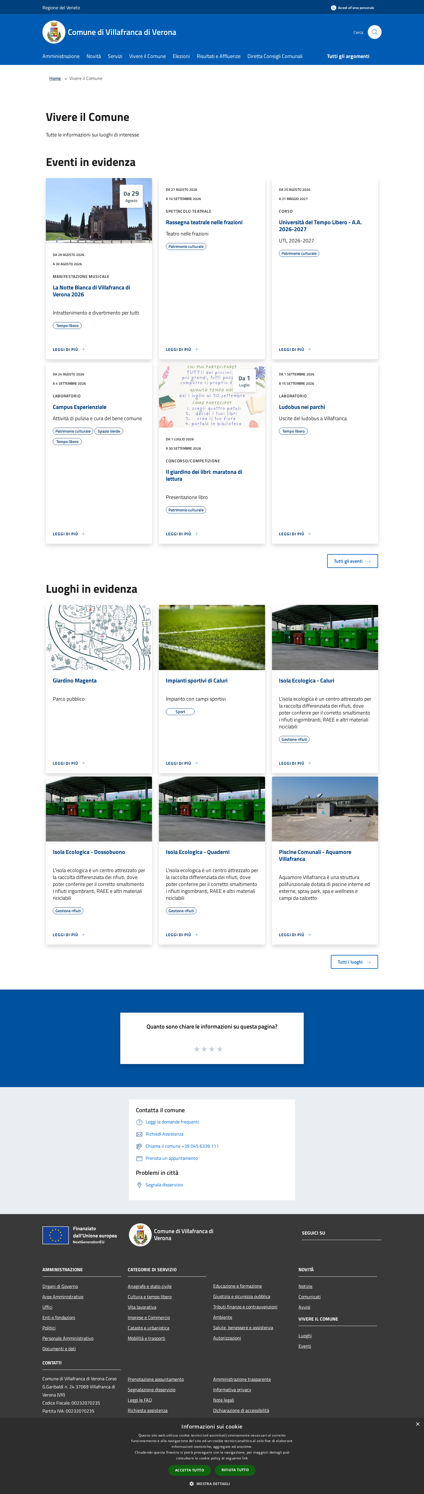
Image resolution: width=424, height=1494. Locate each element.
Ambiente (222, 1317)
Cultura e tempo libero (150, 1296)
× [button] (417, 1424)
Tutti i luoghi (351, 961)
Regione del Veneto (61, 7)
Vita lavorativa (142, 1307)
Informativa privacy (232, 1389)
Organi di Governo (60, 1286)
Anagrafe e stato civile (150, 1286)
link (245, 1458)
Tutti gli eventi (349, 561)
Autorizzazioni (227, 1337)
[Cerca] (375, 32)
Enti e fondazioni (58, 1317)
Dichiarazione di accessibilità (241, 1410)
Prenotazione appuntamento (156, 1379)
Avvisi (304, 1307)
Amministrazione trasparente (242, 1379)
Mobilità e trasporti (146, 1338)
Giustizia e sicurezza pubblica (241, 1296)
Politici (49, 1327)
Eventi (305, 1345)
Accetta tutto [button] (189, 1470)
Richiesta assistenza (148, 1410)
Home (55, 78)
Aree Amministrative (62, 1296)
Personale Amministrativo (67, 1338)
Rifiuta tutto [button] (235, 1469)
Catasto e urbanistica (148, 1327)
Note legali (223, 1399)
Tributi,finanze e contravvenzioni (245, 1306)
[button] (212, 1483)
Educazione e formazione (237, 1285)
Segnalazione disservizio (151, 1389)
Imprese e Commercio (149, 1317)
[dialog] (212, 1456)
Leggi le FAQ (140, 1399)
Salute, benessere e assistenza (243, 1327)
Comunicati (310, 1296)
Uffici (47, 1307)
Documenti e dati (59, 1348)
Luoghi (305, 1335)
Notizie (305, 1286)
